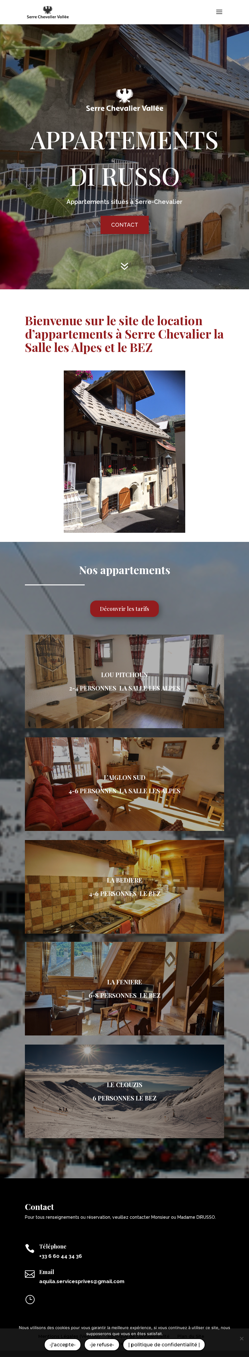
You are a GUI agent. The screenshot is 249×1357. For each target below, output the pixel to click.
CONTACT (124, 225)
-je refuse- (102, 1345)
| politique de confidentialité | (164, 1345)
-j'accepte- (62, 1345)
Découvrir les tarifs (124, 608)
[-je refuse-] (241, 1338)
